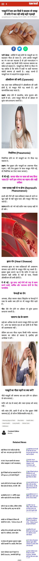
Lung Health (16, 423)
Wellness (5, 426)
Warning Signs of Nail (9, 420)
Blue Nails (21, 420)
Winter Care (25, 423)
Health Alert (30, 420)
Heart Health (6, 423)
